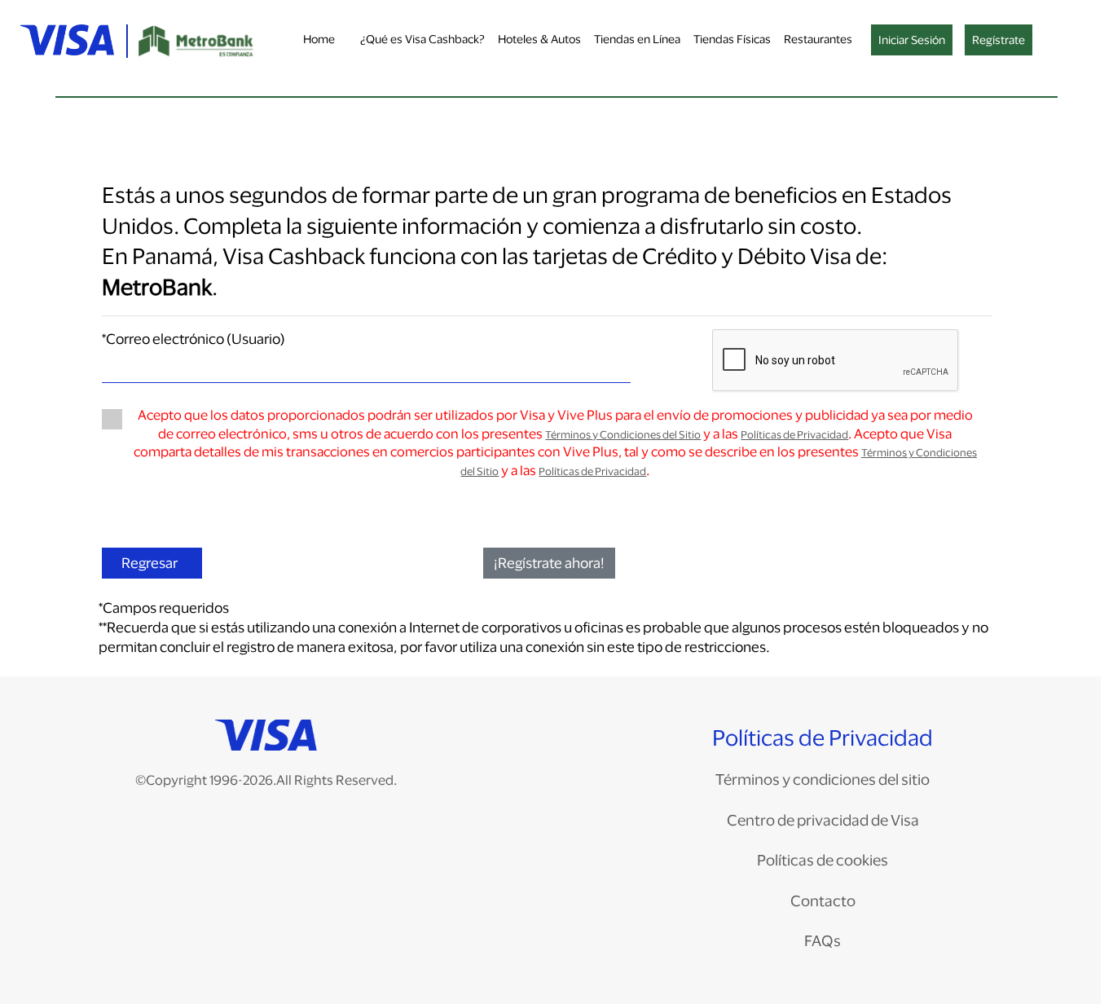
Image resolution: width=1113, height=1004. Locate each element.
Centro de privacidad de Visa (823, 820)
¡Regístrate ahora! (549, 562)
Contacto (823, 900)
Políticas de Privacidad (794, 434)
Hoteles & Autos (539, 39)
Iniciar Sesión (911, 39)
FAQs (822, 940)
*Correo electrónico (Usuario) (193, 338)
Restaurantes (818, 39)
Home (319, 39)
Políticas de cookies (822, 860)
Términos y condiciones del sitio (822, 779)
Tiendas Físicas (732, 39)
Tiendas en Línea (637, 39)
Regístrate (998, 39)
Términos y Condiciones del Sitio (623, 434)
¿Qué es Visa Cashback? (422, 39)
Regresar (149, 562)
